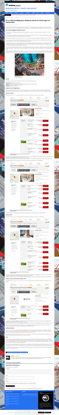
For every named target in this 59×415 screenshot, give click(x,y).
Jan (11, 24)
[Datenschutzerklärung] (52, 2)
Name (7, 375)
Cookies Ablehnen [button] (48, 412)
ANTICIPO (45, 52)
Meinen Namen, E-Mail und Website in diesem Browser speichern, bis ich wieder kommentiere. (21, 383)
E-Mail (7, 378)
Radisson (9, 352)
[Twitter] (46, 2)
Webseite (7, 380)
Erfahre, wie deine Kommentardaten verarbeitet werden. (33, 388)
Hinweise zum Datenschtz (40, 413)
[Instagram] (50, 2)
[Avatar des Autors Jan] (45, 400)
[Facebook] (48, 2)
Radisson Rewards (24, 352)
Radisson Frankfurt (14, 95)
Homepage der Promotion (23, 38)
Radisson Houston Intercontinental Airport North (19, 280)
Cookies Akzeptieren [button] (41, 412)
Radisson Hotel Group (16, 352)
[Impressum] (53, 2)
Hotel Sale (15, 24)
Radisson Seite (30, 51)
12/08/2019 (8, 24)
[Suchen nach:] (48, 14)
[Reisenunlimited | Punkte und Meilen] (13, 5)
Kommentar (7, 368)
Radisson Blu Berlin (14, 216)
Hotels (12, 17)
